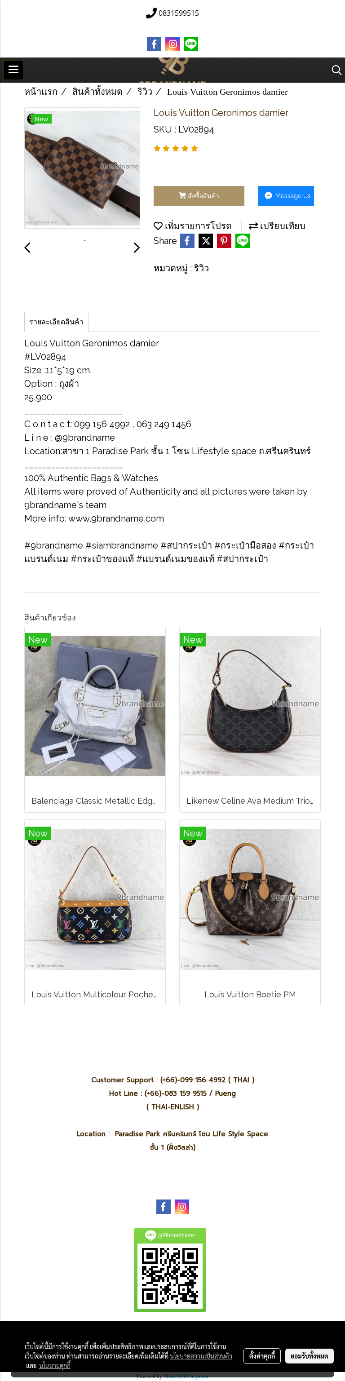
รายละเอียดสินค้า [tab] (56, 322)
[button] (334, 70)
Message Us (292, 195)
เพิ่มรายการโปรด (197, 226)
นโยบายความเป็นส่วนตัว (201, 1356)
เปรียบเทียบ (281, 226)
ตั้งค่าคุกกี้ (262, 1356)
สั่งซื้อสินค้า (202, 195)
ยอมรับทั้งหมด (309, 1356)
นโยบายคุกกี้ (55, 1365)
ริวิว (201, 268)
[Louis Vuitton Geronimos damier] (82, 168)
